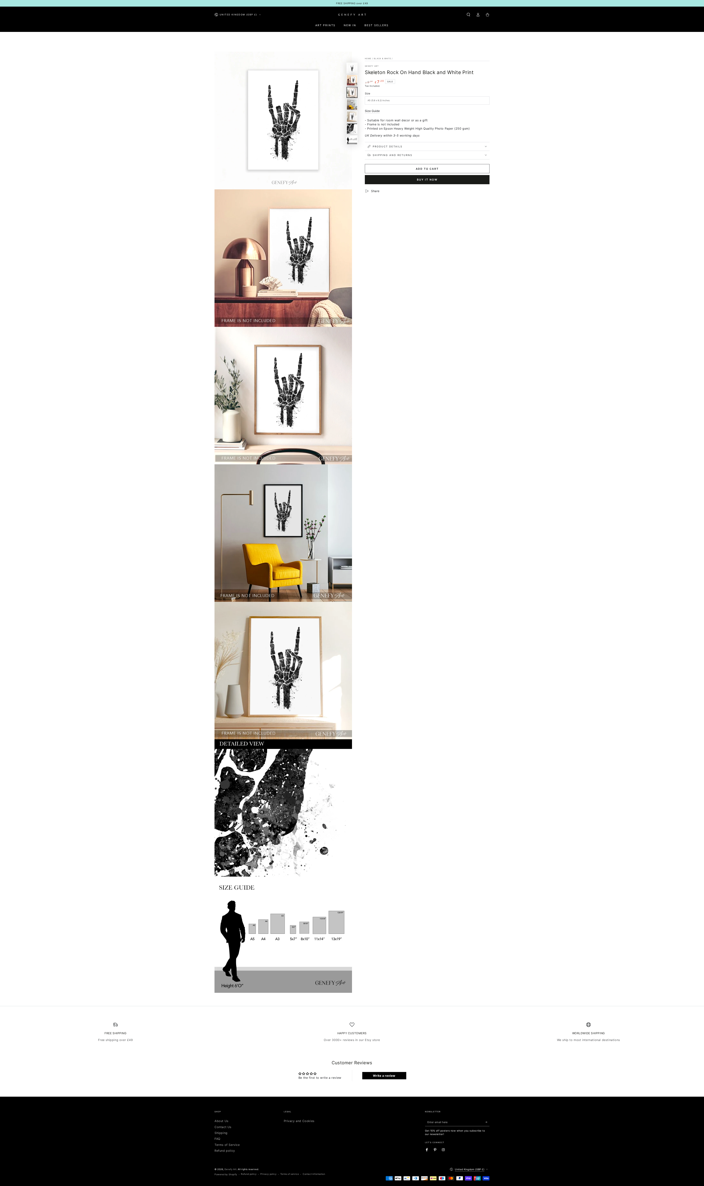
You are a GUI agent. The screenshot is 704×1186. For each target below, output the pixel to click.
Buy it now (427, 179)
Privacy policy (268, 1174)
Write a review (384, 1075)
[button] (468, 15)
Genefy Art (372, 66)
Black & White (382, 58)
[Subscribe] (487, 1122)
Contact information (314, 1174)
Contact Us (222, 1127)
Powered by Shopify (225, 1174)
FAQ (217, 1139)
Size (367, 93)
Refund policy (224, 1150)
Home (368, 58)
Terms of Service (227, 1145)
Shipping (221, 1133)
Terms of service (289, 1174)
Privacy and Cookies (299, 1121)
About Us (221, 1121)
